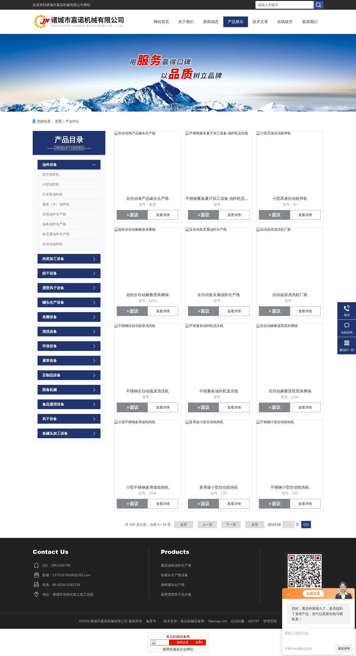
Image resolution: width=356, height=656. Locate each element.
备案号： (153, 621)
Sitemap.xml (217, 621)
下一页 (231, 524)
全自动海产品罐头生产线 (147, 198)
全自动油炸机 (52, 244)
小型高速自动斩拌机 (289, 198)
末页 (254, 524)
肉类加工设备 (53, 259)
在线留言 (285, 22)
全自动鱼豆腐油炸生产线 (218, 295)
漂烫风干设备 (53, 288)
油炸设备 (49, 164)
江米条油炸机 (52, 194)
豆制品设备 (51, 375)
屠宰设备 (49, 360)
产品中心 (72, 121)
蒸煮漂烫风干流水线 (176, 594)
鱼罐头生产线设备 (174, 575)
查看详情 (163, 215)
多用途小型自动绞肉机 (218, 487)
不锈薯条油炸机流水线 (218, 391)
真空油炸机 (50, 174)
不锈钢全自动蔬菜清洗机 (147, 391)
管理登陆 (270, 621)
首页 (58, 121)
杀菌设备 (49, 317)
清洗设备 (49, 331)
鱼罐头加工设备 (55, 433)
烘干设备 (49, 273)
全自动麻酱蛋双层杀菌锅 (290, 391)
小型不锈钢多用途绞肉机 (147, 487)
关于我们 (186, 22)
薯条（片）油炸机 (56, 204)
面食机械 (49, 390)
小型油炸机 (50, 184)
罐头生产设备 (53, 302)
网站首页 (161, 22)
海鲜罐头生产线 (173, 585)
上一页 (207, 524)
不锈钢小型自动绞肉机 (290, 487)
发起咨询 (344, 648)
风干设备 (49, 419)
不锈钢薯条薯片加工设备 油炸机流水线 (219, 198)
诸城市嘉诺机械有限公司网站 (68, 5)
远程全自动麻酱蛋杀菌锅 (147, 295)
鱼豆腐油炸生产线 (56, 234)
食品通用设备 (53, 404)
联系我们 (310, 22)
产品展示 (235, 22)
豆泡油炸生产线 (54, 214)
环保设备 (49, 346)
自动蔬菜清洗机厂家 (289, 295)
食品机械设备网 (192, 621)
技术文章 (260, 22)
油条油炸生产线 (54, 224)
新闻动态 (211, 22)
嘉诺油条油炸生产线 (176, 565)
